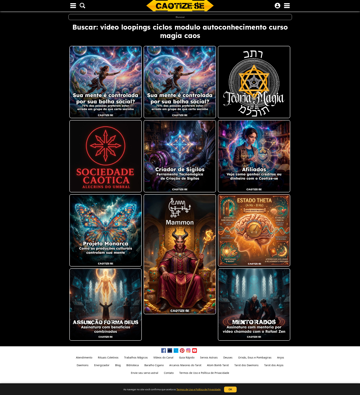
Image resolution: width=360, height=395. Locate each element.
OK (230, 389)
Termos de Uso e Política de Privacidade (198, 389)
